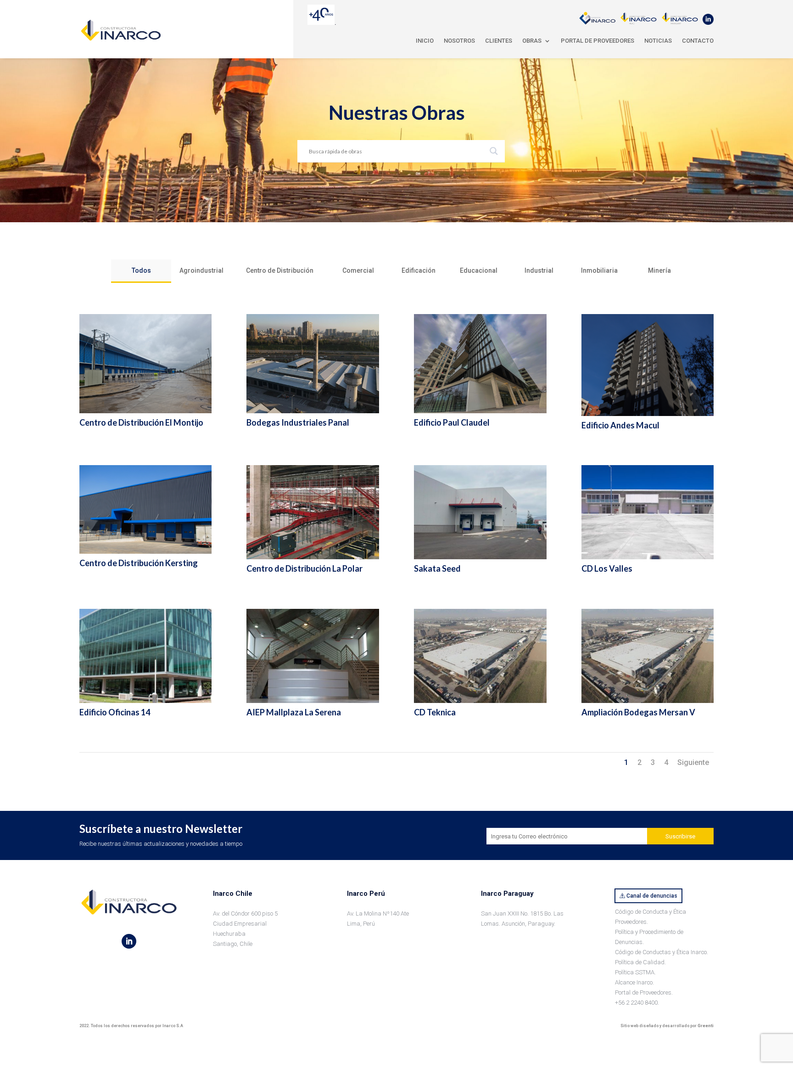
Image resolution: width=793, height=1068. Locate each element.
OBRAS (532, 40)
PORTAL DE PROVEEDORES (597, 40)
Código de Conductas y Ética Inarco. (661, 952)
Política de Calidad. (640, 962)
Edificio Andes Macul (620, 425)
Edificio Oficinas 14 (114, 712)
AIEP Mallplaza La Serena (293, 712)
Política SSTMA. (635, 972)
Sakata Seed (437, 568)
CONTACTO (698, 40)
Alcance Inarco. (634, 982)
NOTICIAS (658, 40)
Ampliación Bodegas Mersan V (638, 712)
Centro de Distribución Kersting (138, 563)
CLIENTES (498, 40)
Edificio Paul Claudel (452, 422)
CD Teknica (435, 712)
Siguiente (693, 762)
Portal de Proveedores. (644, 992)
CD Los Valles (606, 568)
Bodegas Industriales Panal (297, 422)
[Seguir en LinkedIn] (129, 941)
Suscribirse (680, 836)
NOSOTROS (459, 40)
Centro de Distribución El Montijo (141, 422)
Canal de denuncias (651, 896)
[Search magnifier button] (493, 151)
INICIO (425, 40)
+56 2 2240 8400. (637, 1002)
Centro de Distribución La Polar (304, 568)
